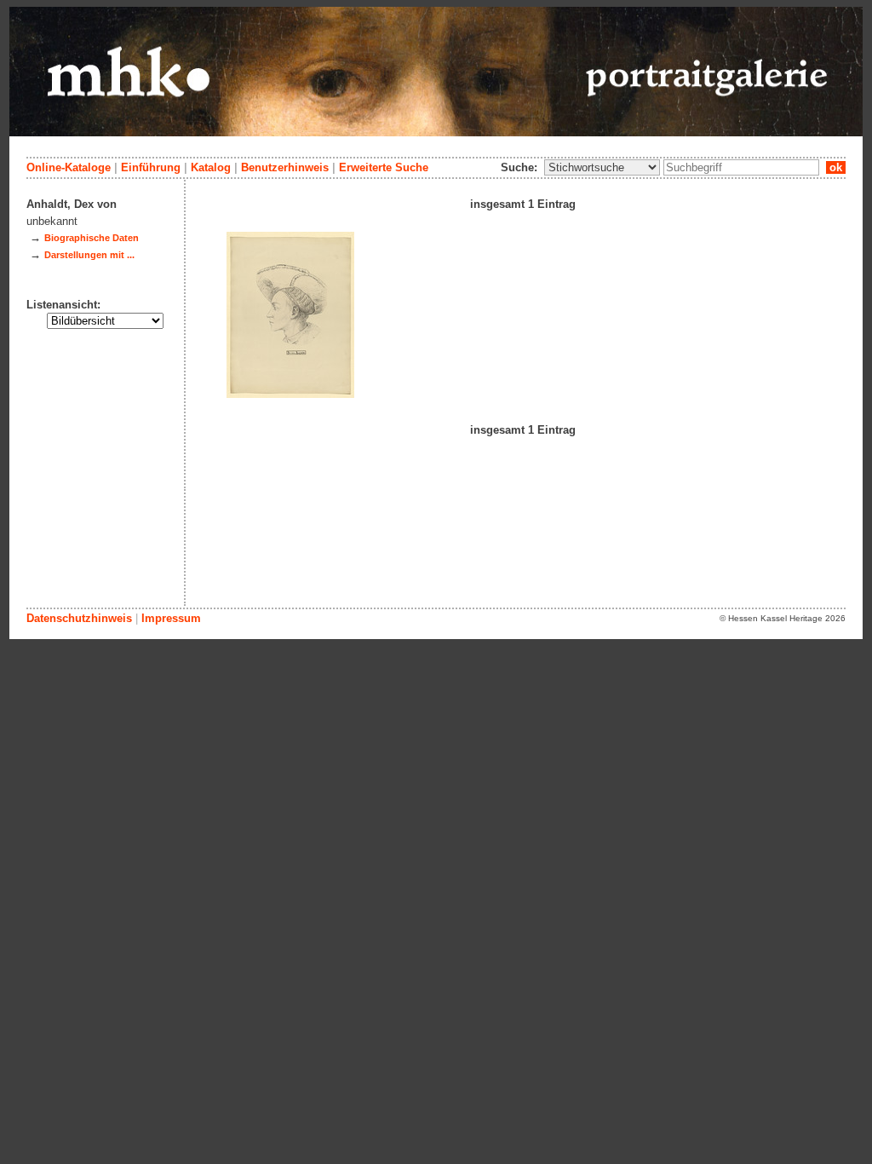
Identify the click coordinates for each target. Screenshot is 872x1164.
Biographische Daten (91, 238)
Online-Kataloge (68, 167)
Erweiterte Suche (383, 167)
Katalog (211, 167)
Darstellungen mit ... (89, 255)
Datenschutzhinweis (79, 618)
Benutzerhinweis (285, 167)
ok (836, 167)
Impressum (171, 618)
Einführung (151, 167)
